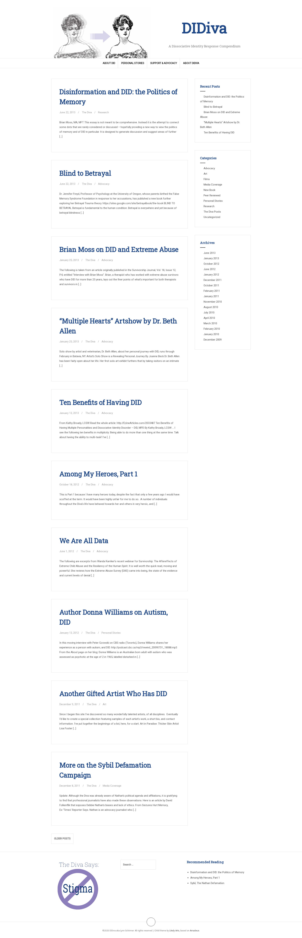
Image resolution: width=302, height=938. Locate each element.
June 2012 (209, 269)
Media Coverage (112, 785)
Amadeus (194, 930)
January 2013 (211, 258)
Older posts (62, 838)
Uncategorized (212, 217)
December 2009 (213, 339)
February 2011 (212, 290)
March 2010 (210, 323)
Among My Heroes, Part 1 (98, 473)
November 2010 (213, 301)
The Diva (87, 112)
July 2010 (209, 312)
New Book (209, 190)
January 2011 (211, 296)
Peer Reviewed (212, 195)
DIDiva (204, 27)
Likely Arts (174, 930)
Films (207, 179)
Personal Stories (132, 63)
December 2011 (213, 280)
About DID (109, 63)
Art (104, 704)
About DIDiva (191, 63)
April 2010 (209, 318)
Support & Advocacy (163, 63)
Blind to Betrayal (85, 173)
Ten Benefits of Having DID (100, 402)
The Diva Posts (212, 211)
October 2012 (211, 263)
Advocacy (103, 183)
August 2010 (211, 307)
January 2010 (211, 334)
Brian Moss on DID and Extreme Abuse (118, 249)
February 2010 (212, 328)
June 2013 (209, 253)
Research (103, 112)
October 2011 (211, 285)
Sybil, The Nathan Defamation (207, 883)
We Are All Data (83, 540)
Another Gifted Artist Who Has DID (113, 693)
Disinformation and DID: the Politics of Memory (217, 872)
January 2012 (211, 274)
